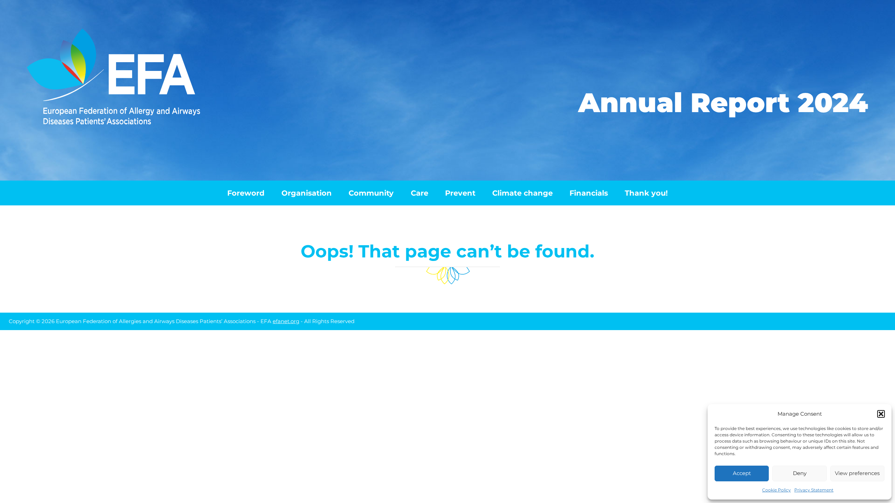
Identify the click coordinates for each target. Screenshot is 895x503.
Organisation (306, 193)
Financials (589, 193)
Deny (800, 473)
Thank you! (646, 193)
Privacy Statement (813, 490)
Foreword (246, 193)
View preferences (857, 473)
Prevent (460, 193)
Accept (742, 473)
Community (371, 193)
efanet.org (286, 321)
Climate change (522, 193)
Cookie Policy (776, 490)
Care (419, 193)
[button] (881, 413)
